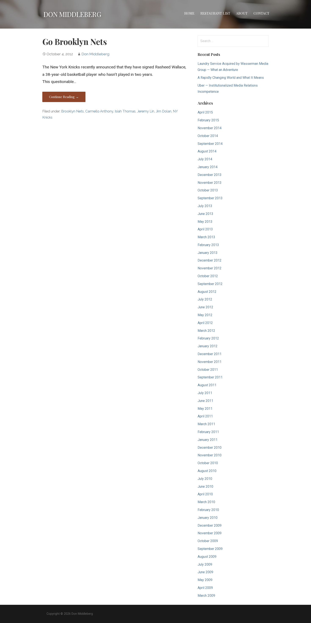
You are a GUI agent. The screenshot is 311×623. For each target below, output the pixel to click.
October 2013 (208, 190)
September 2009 (210, 549)
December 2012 (210, 260)
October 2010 (208, 463)
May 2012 (205, 315)
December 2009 (210, 525)
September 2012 (210, 284)
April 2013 (205, 229)
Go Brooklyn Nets (74, 41)
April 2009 (205, 588)
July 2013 (205, 206)
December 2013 (210, 175)
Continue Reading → (64, 97)
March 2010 (206, 502)
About (242, 13)
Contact (261, 13)
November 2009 (210, 533)
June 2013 (205, 214)
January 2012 (207, 346)
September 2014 (210, 144)
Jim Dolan (163, 111)
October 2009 (208, 541)
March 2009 (206, 596)
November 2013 (210, 183)
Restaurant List (215, 13)
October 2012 (208, 276)
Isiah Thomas (125, 111)
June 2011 (205, 401)
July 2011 (205, 393)
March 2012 (206, 331)
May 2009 (205, 580)
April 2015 (205, 112)
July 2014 (205, 159)
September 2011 (210, 377)
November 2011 (210, 362)
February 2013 (208, 245)
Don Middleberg (72, 14)
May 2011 (205, 409)
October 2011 (208, 370)
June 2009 (205, 572)
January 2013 (207, 253)
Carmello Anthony (99, 111)
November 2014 (210, 128)
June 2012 (205, 307)
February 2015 (208, 120)
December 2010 (210, 448)
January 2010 (207, 518)
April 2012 (205, 323)
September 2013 (210, 198)
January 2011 (207, 440)
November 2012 (210, 268)
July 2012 (205, 299)
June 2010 (205, 487)
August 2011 (207, 385)
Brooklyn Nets (72, 111)
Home (189, 13)
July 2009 (205, 564)
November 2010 (210, 455)
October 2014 (208, 136)
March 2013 (206, 237)
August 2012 (207, 292)
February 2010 (208, 510)
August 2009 (207, 557)
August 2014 (207, 151)
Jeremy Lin (145, 111)
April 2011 (205, 416)
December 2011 (210, 354)
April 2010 (205, 494)
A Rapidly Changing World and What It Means (231, 78)
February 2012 (208, 338)
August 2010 (207, 471)
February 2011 (208, 432)
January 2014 (207, 167)
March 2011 (206, 424)
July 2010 (205, 479)
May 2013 (205, 222)
